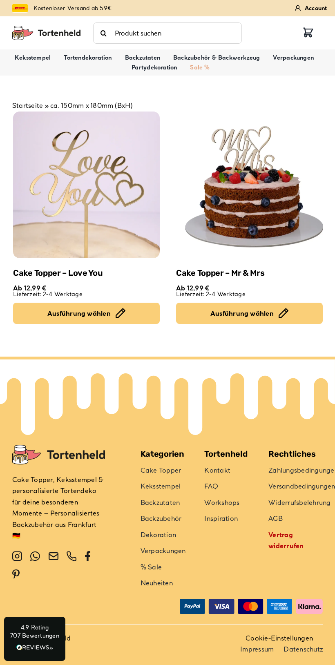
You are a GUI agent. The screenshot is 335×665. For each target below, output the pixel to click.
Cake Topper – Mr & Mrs (220, 273)
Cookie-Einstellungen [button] (279, 638)
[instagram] (17, 556)
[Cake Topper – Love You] (86, 185)
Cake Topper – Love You (58, 273)
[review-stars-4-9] (46, 29)
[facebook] (88, 556)
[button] (34, 639)
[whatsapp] (35, 556)
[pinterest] (16, 574)
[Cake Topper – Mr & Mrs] (249, 185)
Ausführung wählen (79, 313)
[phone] (71, 556)
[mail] (53, 556)
